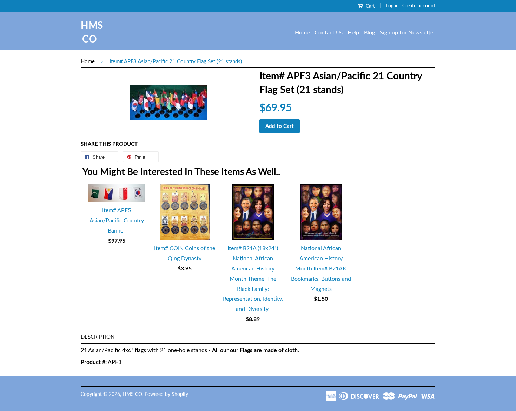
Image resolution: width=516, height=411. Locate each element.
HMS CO (89, 32)
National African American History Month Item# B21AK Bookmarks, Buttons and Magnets (321, 269)
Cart (369, 6)
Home (302, 32)
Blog (369, 32)
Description (97, 337)
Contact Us (329, 32)
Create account (418, 6)
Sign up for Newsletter (407, 32)
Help (353, 32)
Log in (392, 6)
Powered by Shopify (166, 394)
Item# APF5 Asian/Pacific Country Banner (117, 221)
